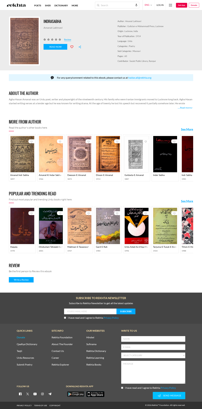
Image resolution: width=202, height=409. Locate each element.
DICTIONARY (61, 5)
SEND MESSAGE (172, 395)
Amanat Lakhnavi (133, 21)
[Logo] (16, 6)
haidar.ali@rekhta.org (139, 77)
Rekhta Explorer (60, 364)
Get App (181, 5)
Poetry (132, 46)
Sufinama (91, 344)
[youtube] (35, 393)
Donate (194, 5)
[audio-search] (136, 5)
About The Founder (62, 344)
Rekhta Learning (95, 357)
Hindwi (90, 337)
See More (187, 129)
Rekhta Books (93, 364)
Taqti (19, 351)
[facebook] (20, 393)
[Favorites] (73, 46)
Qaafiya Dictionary (27, 344)
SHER (48, 5)
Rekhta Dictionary (96, 351)
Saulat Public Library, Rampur (143, 61)
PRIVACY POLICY (24, 405)
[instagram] (42, 393)
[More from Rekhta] (170, 5)
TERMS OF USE (40, 405)
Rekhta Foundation (62, 337)
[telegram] (49, 393)
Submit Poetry (24, 364)
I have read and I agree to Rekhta (93, 317)
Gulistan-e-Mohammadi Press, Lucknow (145, 26)
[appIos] (95, 394)
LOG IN (160, 5)
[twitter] (27, 393)
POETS (37, 5)
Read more (185, 107)
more (75, 5)
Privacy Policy (111, 317)
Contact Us (58, 351)
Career (55, 357)
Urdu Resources (25, 357)
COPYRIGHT (54, 405)
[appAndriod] (76, 394)
